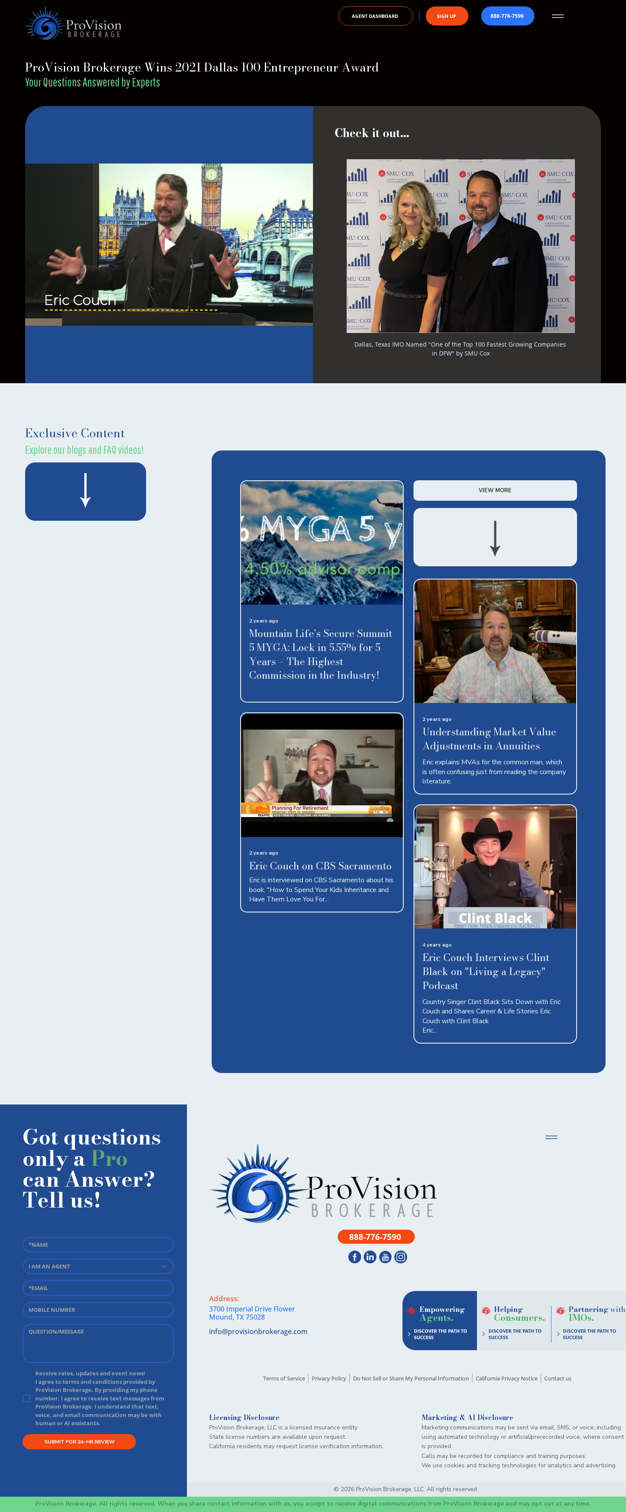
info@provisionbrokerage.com (258, 1331)
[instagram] (400, 1257)
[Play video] (169, 244)
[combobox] (98, 1266)
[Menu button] (558, 16)
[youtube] (385, 1257)
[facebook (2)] (354, 1257)
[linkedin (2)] (370, 1257)
